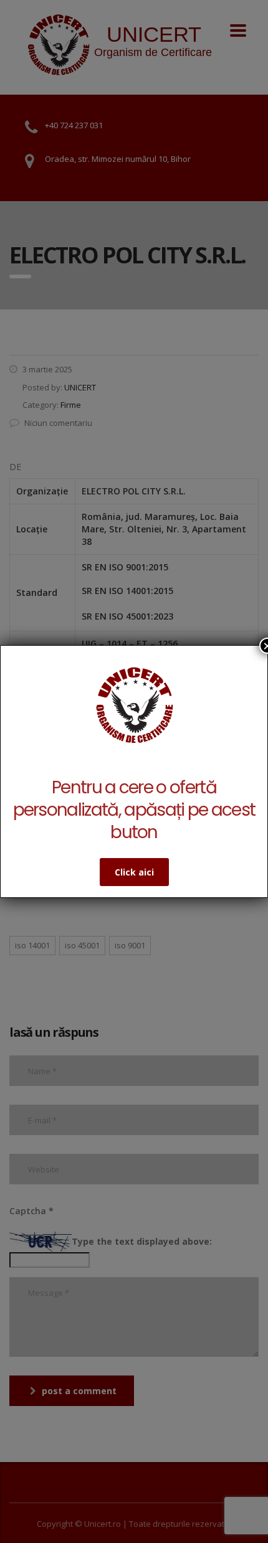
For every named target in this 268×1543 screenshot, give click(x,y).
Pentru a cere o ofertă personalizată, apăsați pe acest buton (134, 809)
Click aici (134, 872)
